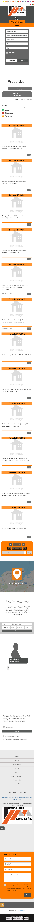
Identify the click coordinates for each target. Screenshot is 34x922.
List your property (17, 94)
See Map (12, 52)
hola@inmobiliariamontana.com (17, 795)
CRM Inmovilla (21, 910)
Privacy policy (17, 780)
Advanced (12, 60)
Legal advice (17, 784)
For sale (17, 756)
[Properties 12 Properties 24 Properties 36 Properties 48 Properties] (14, 552)
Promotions (17, 764)
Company (17, 768)
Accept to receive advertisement (16, 739)
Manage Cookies (18, 918)
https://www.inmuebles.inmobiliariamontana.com (17, 797)
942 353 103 (17, 799)
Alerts (19, 89)
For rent (17, 760)
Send (17, 731)
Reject (26, 918)
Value (17, 631)
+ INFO (29, 155)
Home (17, 753)
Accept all (9, 918)
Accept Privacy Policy (12, 736)
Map (2, 828)
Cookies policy (17, 788)
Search (22, 60)
